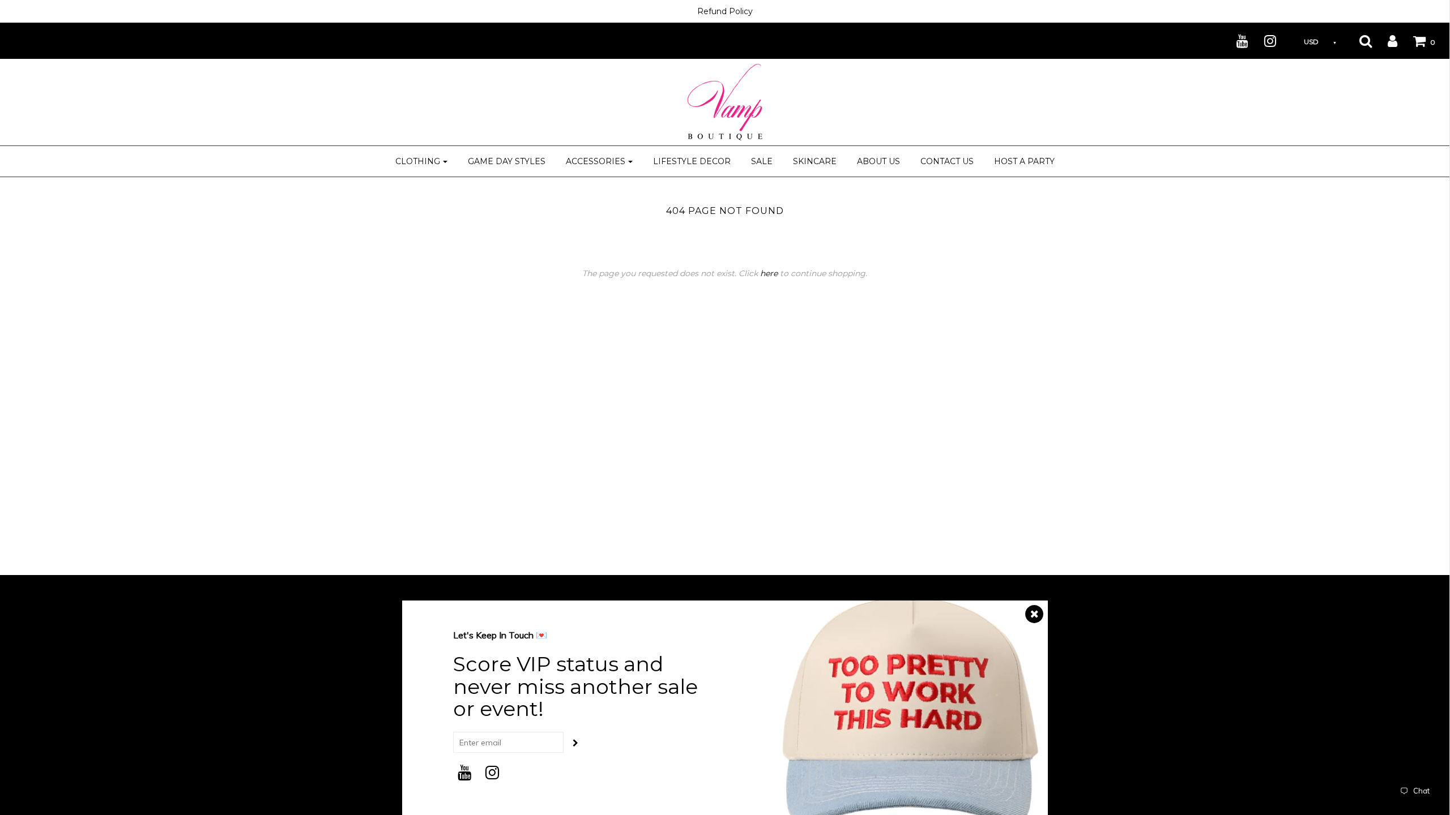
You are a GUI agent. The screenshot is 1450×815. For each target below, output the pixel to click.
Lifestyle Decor (692, 161)
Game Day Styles (506, 161)
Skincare (815, 161)
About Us (878, 161)
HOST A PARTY (1024, 161)
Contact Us (947, 161)
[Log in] (1385, 41)
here (769, 273)
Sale (762, 161)
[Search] (1358, 41)
